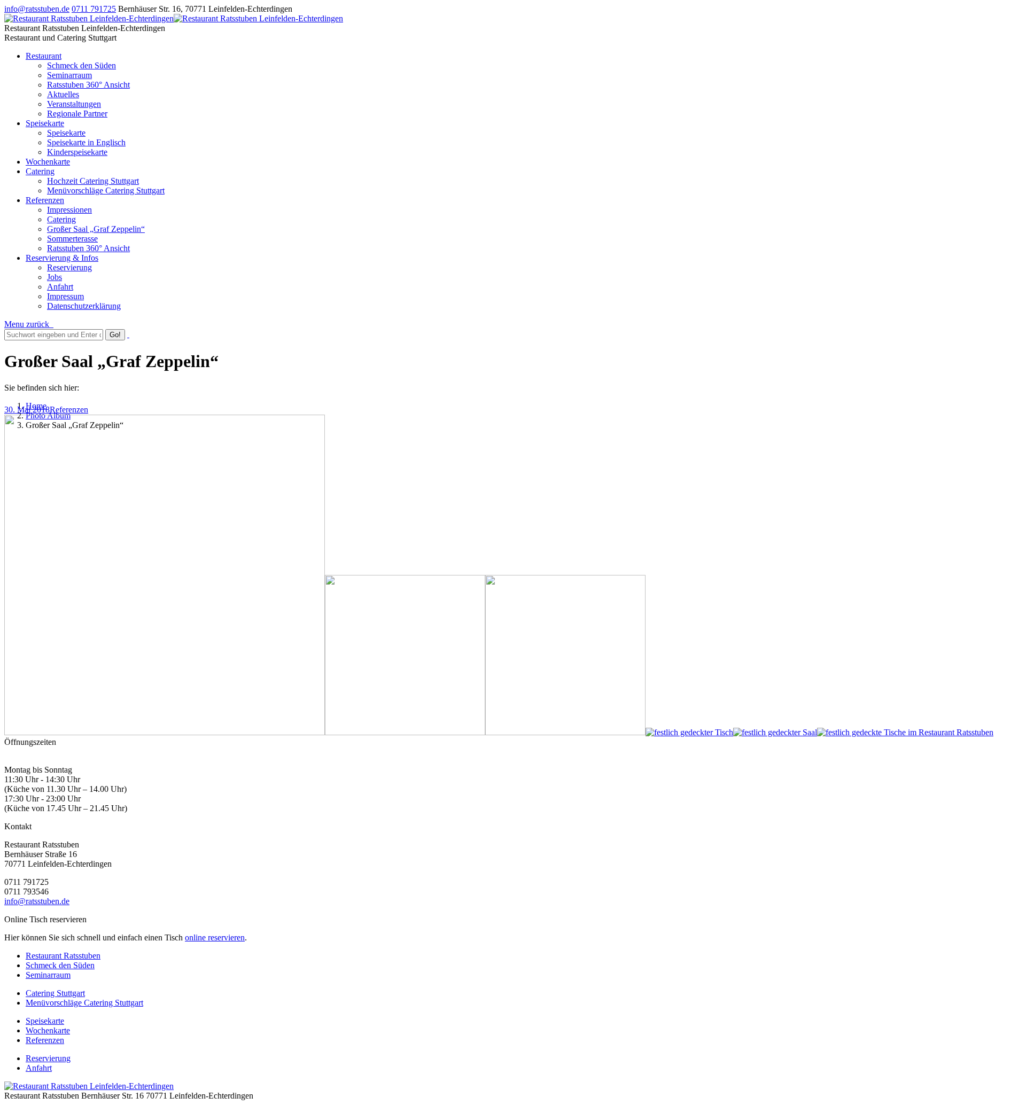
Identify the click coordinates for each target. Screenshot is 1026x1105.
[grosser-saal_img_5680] (405, 732)
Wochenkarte (48, 1030)
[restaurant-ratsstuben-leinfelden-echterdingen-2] (775, 732)
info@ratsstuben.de (36, 8)
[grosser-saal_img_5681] (164, 732)
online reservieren (215, 937)
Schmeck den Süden (60, 965)
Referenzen (69, 409)
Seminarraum (48, 974)
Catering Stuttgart (55, 993)
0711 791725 (94, 8)
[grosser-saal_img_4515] (565, 732)
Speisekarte (45, 1020)
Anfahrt (39, 1067)
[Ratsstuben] (905, 732)
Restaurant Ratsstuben (63, 955)
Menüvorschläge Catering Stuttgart (84, 1002)
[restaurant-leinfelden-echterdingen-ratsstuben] (689, 732)
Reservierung (48, 1058)
